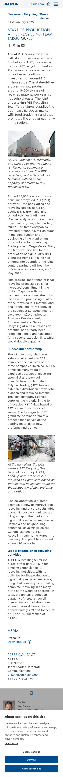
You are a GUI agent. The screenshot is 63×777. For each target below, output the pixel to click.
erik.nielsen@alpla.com (24, 674)
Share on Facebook (9, 45)
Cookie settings (31, 752)
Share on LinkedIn (18, 45)
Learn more (11, 743)
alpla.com (37, 4)
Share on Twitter (13, 45)
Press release (43, 16)
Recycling (31, 14)
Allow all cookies (31, 768)
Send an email (22, 45)
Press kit (17, 640)
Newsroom (15, 14)
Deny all (31, 759)
